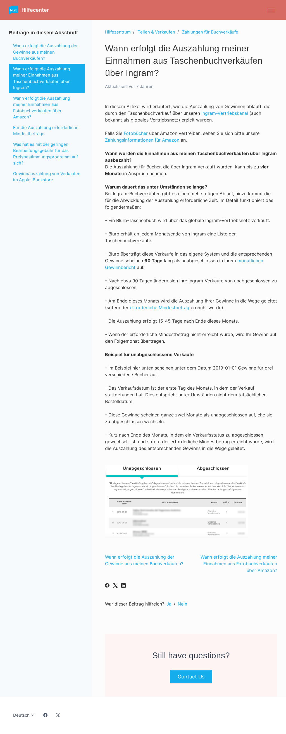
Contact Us (191, 677)
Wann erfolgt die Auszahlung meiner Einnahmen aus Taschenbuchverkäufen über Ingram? (41, 78)
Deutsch (22, 715)
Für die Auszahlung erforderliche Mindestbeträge (45, 131)
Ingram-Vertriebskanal (224, 113)
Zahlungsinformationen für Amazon (142, 140)
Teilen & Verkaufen (156, 32)
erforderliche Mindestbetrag (159, 307)
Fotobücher (136, 133)
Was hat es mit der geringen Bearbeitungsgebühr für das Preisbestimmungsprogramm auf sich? (45, 154)
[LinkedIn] (123, 586)
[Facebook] (107, 586)
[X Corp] (115, 586)
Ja (168, 604)
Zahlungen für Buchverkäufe (210, 32)
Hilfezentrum (118, 32)
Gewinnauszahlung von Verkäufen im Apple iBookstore (46, 177)
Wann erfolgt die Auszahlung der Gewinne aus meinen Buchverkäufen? (45, 52)
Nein (182, 604)
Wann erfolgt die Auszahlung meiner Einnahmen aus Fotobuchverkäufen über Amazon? (239, 563)
